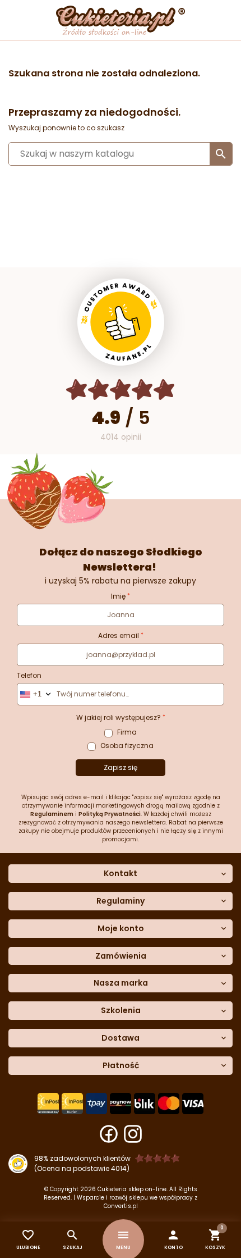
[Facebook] (108, 1134)
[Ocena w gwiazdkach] (120, 389)
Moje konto (121, 928)
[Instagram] (132, 1134)
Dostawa (120, 1038)
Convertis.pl (121, 1206)
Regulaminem (51, 814)
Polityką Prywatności (109, 814)
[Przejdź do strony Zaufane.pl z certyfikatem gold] (120, 322)
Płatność (121, 1065)
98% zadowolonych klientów (82, 1158)
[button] (173, 1239)
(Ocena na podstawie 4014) (81, 1168)
